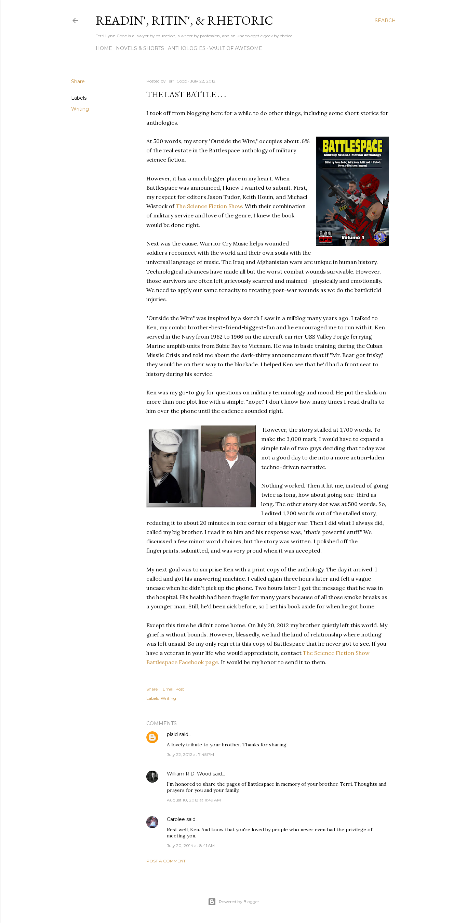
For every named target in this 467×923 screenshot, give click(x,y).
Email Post (173, 689)
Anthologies (186, 48)
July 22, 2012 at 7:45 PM (190, 754)
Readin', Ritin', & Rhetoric (184, 20)
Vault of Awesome (235, 48)
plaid (172, 734)
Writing (80, 109)
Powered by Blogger (239, 901)
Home (104, 48)
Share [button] (78, 81)
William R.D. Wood (189, 774)
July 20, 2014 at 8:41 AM (191, 845)
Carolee (176, 819)
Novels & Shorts (140, 48)
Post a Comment (166, 860)
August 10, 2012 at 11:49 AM (194, 799)
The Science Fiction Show (209, 206)
